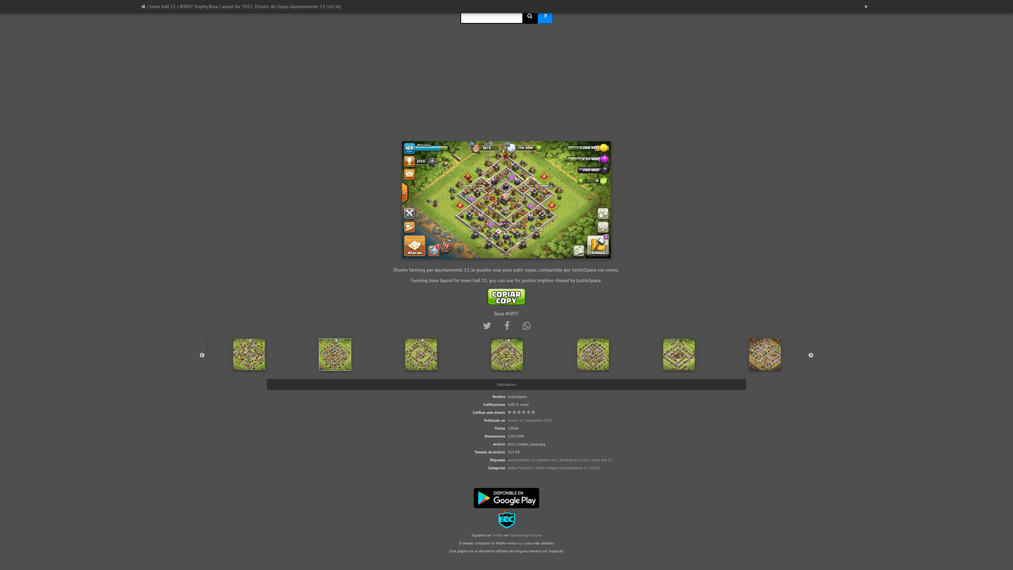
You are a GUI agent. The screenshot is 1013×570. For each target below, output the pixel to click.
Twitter (498, 535)
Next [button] (811, 355)
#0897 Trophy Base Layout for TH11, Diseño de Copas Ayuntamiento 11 (252, 6)
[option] (249, 354)
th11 (586, 460)
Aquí (520, 543)
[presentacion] (866, 6)
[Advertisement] (506, 99)
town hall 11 (163, 6)
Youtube (535, 535)
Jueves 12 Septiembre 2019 (530, 420)
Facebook (517, 535)
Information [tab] (506, 384)
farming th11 (570, 460)
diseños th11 (547, 460)
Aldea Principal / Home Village (532, 468)
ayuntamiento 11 (522, 460)
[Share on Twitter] (488, 326)
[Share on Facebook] (508, 326)
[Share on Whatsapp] (526, 326)
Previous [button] (202, 355)
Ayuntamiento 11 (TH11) (580, 468)
